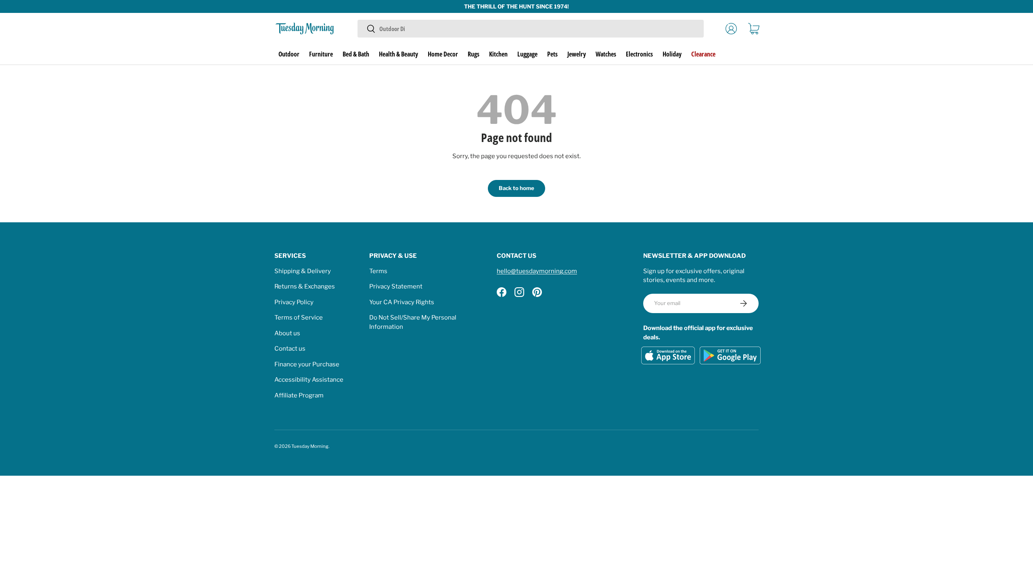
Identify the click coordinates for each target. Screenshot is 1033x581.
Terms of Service (298, 317)
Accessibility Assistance (308, 379)
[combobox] (530, 29)
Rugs (473, 54)
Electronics (639, 54)
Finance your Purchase (306, 364)
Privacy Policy (294, 302)
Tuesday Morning (309, 446)
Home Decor (443, 54)
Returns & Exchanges (304, 286)
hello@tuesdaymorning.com (537, 271)
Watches (606, 54)
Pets (552, 54)
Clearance (703, 54)
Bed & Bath (356, 54)
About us (287, 333)
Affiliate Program (299, 395)
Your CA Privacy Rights (401, 302)
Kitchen (498, 54)
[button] (754, 29)
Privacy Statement (395, 286)
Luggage (527, 54)
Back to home (516, 188)
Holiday (672, 54)
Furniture (321, 54)
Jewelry (576, 54)
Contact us (289, 348)
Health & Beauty (398, 54)
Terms (378, 271)
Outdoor (288, 54)
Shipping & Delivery (302, 271)
